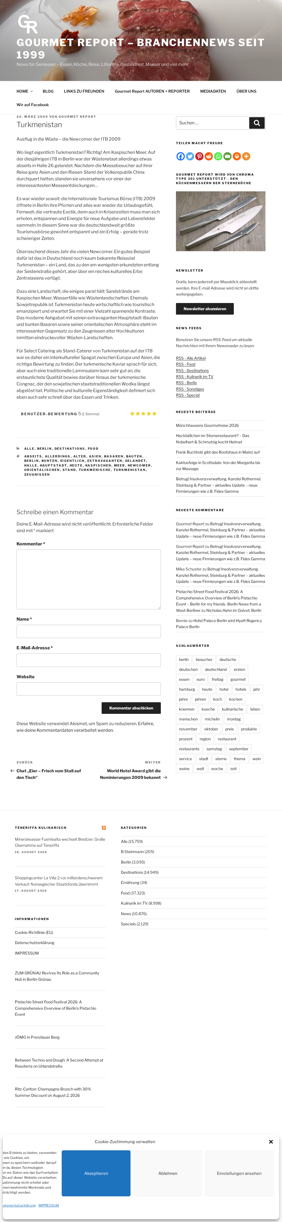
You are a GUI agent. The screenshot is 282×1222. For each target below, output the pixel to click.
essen (184, 679)
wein (257, 758)
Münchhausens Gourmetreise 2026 (207, 425)
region (205, 738)
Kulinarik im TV (134, 903)
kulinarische (232, 709)
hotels (240, 689)
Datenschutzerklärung (18, 1205)
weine (184, 768)
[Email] (227, 156)
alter (79, 456)
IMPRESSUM (49, 1205)
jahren (200, 699)
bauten (134, 456)
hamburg (187, 689)
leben (255, 709)
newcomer (139, 465)
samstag (214, 748)
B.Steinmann (132, 851)
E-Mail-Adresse (35, 647)
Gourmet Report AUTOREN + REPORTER (152, 91)
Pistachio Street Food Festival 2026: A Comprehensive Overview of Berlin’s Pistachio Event (55, 1008)
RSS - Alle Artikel (191, 358)
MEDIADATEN (213, 91)
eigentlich (72, 461)
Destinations (70, 449)
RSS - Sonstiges (190, 389)
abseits (33, 456)
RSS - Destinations (192, 370)
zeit (233, 768)
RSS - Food (185, 364)
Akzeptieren (96, 1173)
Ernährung (130, 882)
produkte (249, 729)
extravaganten (105, 461)
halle (30, 465)
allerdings (58, 456)
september (238, 748)
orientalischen (42, 470)
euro (201, 679)
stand (69, 470)
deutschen (188, 669)
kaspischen (98, 465)
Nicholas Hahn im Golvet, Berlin (233, 610)
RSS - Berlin (186, 382)
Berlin (44, 449)
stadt (203, 758)
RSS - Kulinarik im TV (194, 376)
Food (93, 449)
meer (119, 465)
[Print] (237, 156)
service (185, 758)
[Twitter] (190, 156)
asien (95, 456)
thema (239, 758)
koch (217, 699)
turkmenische (95, 470)
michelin (212, 719)
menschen (188, 719)
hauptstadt (53, 465)
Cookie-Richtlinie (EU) (34, 932)
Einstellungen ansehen (239, 1173)
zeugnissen (37, 474)
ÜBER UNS (246, 91)
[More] (246, 156)
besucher (204, 659)
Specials (128, 923)
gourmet (238, 679)
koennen (186, 709)
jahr (256, 689)
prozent (185, 738)
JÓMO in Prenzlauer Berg (37, 1037)
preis (229, 729)
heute (76, 465)
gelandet (135, 461)
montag (234, 719)
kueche (208, 709)
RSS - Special (188, 395)
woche (217, 768)
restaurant (227, 738)
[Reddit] (209, 156)
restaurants (189, 748)
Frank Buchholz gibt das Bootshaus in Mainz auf (218, 452)
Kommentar (31, 543)
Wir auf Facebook (33, 104)
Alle (29, 449)
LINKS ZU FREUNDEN (84, 91)
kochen (235, 699)
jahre (183, 699)
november (188, 729)
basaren (114, 456)
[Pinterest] (199, 156)
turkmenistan (129, 470)
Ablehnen (167, 1173)
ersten (239, 669)
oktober (211, 729)
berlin (31, 461)
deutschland (216, 669)
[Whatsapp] (218, 156)
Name (24, 619)
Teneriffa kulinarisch (41, 828)
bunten (50, 461)
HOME (22, 91)
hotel (223, 689)
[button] (271, 1142)
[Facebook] (181, 156)
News (126, 913)
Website (25, 676)
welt (200, 768)
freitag (217, 679)
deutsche (227, 659)
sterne (221, 758)
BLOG (48, 91)
